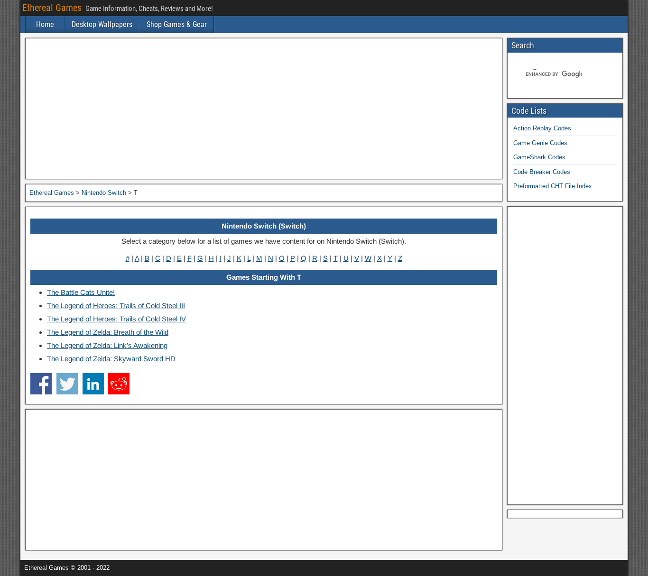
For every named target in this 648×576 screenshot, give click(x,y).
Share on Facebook (41, 383)
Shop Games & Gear (177, 24)
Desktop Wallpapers (102, 24)
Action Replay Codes (542, 128)
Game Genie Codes (540, 142)
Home (45, 24)
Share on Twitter (67, 383)
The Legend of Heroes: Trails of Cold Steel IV (116, 319)
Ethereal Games (52, 7)
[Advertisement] (263, 108)
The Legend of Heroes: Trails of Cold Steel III (116, 306)
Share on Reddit (119, 383)
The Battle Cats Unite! (81, 292)
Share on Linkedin (93, 383)
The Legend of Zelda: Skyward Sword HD (111, 359)
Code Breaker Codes (541, 171)
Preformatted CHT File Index (552, 186)
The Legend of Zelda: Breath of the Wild (107, 332)
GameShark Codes (539, 157)
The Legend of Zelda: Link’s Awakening (107, 345)
